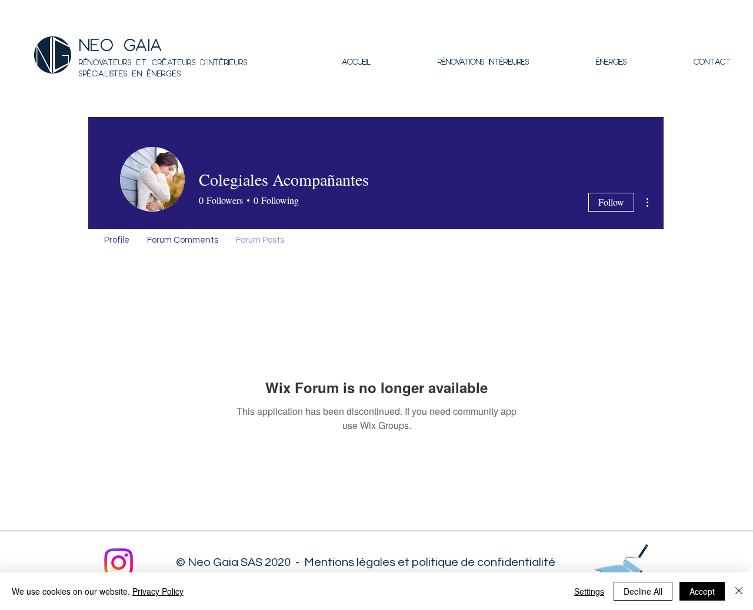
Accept (702, 591)
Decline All (643, 591)
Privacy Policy (158, 591)
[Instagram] (118, 563)
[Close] (739, 591)
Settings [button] (589, 591)
